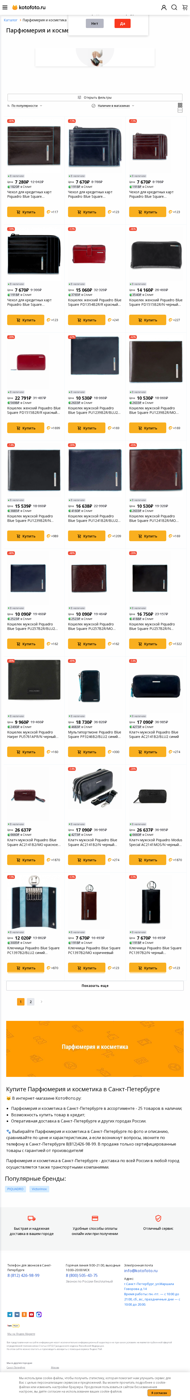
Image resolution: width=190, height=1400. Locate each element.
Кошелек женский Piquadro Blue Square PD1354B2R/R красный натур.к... (94, 302)
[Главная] (10, 20)
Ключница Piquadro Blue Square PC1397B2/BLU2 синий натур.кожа (33, 950)
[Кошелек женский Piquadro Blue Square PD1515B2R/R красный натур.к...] (34, 362)
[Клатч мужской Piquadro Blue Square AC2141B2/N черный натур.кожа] (95, 794)
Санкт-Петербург (16, 1367)
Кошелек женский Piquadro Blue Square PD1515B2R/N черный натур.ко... (156, 302)
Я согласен (159, 1393)
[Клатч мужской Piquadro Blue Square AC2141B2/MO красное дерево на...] (34, 794)
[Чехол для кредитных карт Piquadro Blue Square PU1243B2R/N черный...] (34, 254)
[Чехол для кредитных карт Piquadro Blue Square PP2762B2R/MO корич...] (34, 146)
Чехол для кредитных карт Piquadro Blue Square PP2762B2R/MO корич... (29, 194)
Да (122, 23)
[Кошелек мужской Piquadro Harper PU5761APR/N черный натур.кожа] (34, 686)
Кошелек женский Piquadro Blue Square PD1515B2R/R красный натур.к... (34, 410)
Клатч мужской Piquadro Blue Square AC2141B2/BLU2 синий (154, 734)
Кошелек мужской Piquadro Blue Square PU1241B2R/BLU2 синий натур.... (93, 518)
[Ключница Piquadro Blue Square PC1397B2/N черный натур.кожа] (156, 902)
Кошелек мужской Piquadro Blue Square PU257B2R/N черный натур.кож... (152, 626)
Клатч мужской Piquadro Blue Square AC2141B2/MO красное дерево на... (32, 842)
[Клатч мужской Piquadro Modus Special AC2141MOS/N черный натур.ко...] (156, 794)
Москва (55, 1367)
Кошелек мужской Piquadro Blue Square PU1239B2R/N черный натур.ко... (30, 518)
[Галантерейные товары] (95, 57)
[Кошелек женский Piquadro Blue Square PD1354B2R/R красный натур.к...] (95, 254)
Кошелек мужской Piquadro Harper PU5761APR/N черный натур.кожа (31, 734)
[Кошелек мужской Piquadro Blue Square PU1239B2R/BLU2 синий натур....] (95, 362)
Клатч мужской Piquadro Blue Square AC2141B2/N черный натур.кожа (92, 842)
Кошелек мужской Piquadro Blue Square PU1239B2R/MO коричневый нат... (152, 410)
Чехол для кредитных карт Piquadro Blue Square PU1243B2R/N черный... (29, 302)
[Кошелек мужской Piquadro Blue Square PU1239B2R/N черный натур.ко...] (34, 470)
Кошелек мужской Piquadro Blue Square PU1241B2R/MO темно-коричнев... (152, 518)
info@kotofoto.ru (141, 1270)
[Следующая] (41, 1002)
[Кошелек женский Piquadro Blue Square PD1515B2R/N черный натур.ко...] (156, 254)
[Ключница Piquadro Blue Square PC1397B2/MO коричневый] (95, 902)
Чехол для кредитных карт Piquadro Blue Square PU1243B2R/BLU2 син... (90, 194)
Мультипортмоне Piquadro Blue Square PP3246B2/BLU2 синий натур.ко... (94, 734)
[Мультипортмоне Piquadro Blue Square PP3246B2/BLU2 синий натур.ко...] (95, 686)
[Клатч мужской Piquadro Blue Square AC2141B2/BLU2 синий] (156, 686)
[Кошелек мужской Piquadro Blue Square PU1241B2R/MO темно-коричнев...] (156, 470)
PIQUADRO (15, 1189)
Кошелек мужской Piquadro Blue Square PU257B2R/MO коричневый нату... (91, 626)
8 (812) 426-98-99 (23, 1275)
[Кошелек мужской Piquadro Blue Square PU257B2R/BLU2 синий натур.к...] (34, 578)
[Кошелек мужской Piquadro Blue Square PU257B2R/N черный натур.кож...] (156, 578)
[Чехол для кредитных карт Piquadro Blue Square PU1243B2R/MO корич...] (156, 146)
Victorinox (39, 1189)
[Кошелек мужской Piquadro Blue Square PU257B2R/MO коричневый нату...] (95, 578)
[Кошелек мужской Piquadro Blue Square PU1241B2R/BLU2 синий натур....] (95, 470)
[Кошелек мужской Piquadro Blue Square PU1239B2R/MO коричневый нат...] (156, 362)
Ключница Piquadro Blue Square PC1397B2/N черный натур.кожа (155, 950)
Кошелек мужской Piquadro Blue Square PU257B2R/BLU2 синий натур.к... (31, 626)
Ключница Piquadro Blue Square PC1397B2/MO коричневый (94, 950)
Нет (94, 23)
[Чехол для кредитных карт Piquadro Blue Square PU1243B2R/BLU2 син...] (95, 146)
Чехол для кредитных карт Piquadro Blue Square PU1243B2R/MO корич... (151, 194)
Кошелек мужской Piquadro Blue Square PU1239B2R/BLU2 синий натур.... (93, 410)
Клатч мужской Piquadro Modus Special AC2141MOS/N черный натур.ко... (155, 842)
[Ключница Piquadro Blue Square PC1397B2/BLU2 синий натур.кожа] (34, 902)
